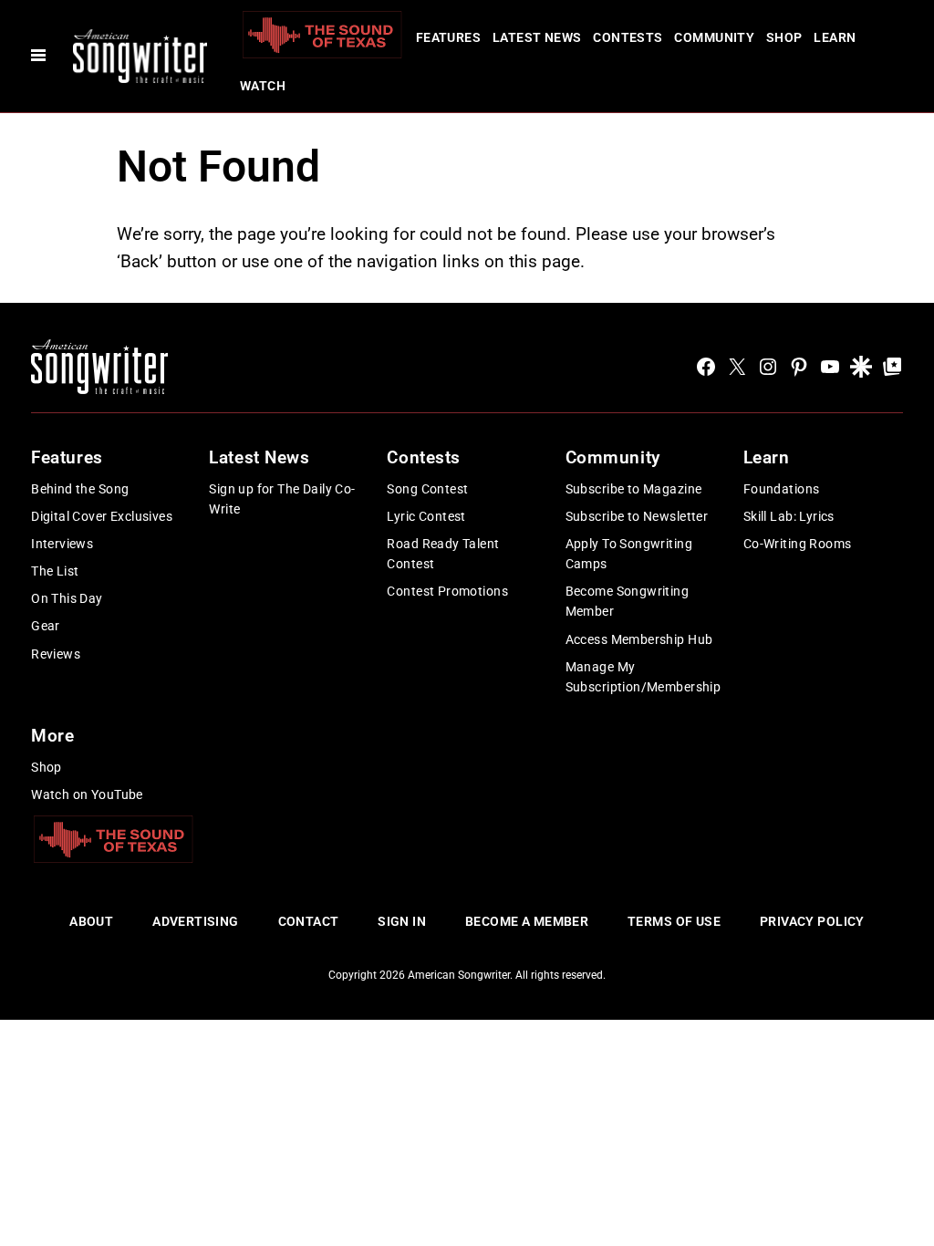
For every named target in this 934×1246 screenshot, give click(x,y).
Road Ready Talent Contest (443, 553)
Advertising (195, 921)
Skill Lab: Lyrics (789, 516)
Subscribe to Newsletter (637, 516)
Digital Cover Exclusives (101, 516)
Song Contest (427, 489)
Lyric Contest (426, 516)
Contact (308, 921)
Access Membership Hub (639, 639)
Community (714, 37)
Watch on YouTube (87, 794)
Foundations (781, 489)
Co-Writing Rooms (797, 543)
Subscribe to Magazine (634, 489)
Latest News (537, 37)
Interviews (62, 543)
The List (54, 571)
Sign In (402, 921)
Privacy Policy (812, 921)
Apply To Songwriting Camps (629, 553)
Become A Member (526, 921)
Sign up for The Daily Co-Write (282, 499)
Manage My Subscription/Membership (643, 676)
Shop (784, 37)
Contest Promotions (447, 591)
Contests (627, 37)
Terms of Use (674, 921)
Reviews (55, 654)
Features (448, 37)
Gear (45, 625)
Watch (262, 85)
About (91, 921)
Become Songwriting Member (628, 601)
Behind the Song (80, 489)
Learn (835, 37)
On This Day (67, 598)
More (52, 735)
